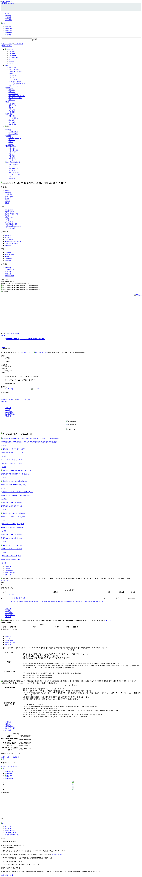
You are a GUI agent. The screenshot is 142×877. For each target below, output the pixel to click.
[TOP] (2, 823)
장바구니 (8, 20)
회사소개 (8, 826)
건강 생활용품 (13, 132)
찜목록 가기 (5, 766)
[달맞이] (8, 136)
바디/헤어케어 (13, 160)
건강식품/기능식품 (15, 82)
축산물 (11, 73)
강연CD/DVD (13, 168)
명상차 (11, 59)
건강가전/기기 (13, 94)
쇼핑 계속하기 (15, 757)
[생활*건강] (9, 88)
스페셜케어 (12, 110)
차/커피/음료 (13, 79)
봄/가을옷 (12, 140)
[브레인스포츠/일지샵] (12, 162)
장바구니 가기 (5, 757)
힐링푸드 (12, 51)
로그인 (7, 14)
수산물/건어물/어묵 (15, 71)
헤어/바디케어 (13, 106)
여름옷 (11, 142)
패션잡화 (12, 120)
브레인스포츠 (13, 164)
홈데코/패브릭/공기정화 (17, 96)
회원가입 (8, 16)
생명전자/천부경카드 (16, 172)
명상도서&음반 (14, 57)
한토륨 (11, 63)
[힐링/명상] (9, 49)
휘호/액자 (12, 170)
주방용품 (12, 92)
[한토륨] (8, 130)
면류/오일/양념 (14, 86)
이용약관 (8, 828)
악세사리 (12, 122)
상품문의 (9, 412)
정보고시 (8, 416)
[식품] (7, 65)
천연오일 (12, 112)
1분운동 (11, 61)
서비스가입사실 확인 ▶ (9, 875)
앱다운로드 (4, 2)
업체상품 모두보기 (27, 352)
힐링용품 (12, 53)
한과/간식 (12, 77)
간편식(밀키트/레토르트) (17, 84)
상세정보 (8, 408)
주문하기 (12, 399)
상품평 (8, 410)
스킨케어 (12, 104)
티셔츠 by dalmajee (15, 138)
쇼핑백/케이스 (13, 124)
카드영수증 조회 (10, 832)
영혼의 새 (12, 178)
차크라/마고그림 (14, 174)
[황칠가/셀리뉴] (10, 146)
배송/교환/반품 (10, 414)
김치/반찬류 (13, 75)
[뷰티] (7, 102)
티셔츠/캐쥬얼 (13, 118)
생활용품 (12, 90)
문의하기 (109, 620)
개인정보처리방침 (11, 830)
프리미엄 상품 (13, 134)
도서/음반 (12, 100)
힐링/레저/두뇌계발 (15, 98)
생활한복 (12, 116)
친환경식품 (12, 152)
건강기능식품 (13, 150)
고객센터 (8, 18)
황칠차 (11, 154)
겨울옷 (11, 144)
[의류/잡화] (9, 114)
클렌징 (11, 108)
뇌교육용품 (12, 55)
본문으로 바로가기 (7, 2)
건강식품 (12, 148)
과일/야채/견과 (14, 69)
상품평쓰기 (5, 580)
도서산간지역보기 (11, 383)
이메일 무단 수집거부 (12, 835)
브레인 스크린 (13, 176)
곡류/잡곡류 (13, 67)
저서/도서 (12, 166)
